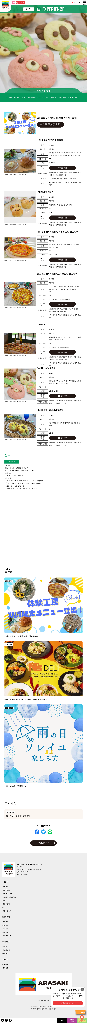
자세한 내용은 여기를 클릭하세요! (51, 124)
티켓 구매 (81, 1012)
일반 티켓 (63, 168)
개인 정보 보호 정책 (43, 1000)
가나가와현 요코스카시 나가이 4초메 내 (29, 869)
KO (74, 2)
